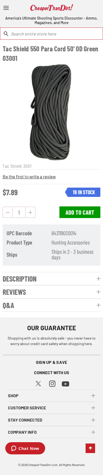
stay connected (25, 419)
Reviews (14, 291)
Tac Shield (12, 166)
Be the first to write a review (29, 176)
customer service (27, 407)
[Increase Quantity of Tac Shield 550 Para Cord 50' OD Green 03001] (30, 212)
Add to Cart (79, 212)
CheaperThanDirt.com (43, 465)
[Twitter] (38, 382)
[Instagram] (52, 383)
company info (22, 432)
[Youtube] (65, 383)
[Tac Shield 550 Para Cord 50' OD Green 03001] (51, 112)
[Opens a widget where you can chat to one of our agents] (25, 448)
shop (13, 395)
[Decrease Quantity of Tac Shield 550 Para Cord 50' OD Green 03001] (7, 212)
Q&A (8, 305)
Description (19, 278)
